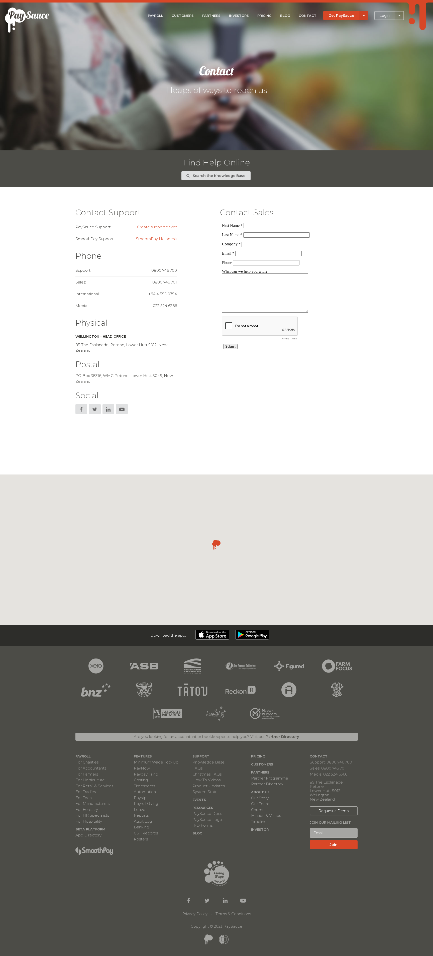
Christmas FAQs (207, 774)
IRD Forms (202, 825)
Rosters (141, 839)
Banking (141, 827)
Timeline (259, 821)
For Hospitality (88, 821)
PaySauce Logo (207, 819)
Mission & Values (266, 815)
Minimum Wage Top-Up (156, 762)
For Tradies (85, 791)
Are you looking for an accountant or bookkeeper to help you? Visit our (216, 736)
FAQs (197, 768)
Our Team (260, 803)
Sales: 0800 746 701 (328, 768)
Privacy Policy (194, 913)
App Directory (88, 835)
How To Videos (206, 780)
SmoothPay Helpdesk (156, 238)
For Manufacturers (92, 803)
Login (385, 15)
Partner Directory (267, 784)
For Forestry (86, 809)
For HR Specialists (92, 815)
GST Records (146, 833)
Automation (145, 791)
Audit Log (143, 821)
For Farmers (86, 774)
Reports (141, 815)
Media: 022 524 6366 (328, 774)
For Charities (86, 762)
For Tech (83, 797)
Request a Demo (333, 811)
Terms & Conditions (233, 913)
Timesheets (144, 786)
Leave (139, 809)
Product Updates (208, 786)
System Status (205, 791)
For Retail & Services (94, 786)
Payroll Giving (146, 803)
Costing (141, 780)
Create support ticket (157, 227)
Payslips (141, 797)
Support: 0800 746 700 (331, 762)
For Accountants (90, 768)
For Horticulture (90, 780)
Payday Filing (146, 774)
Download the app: (168, 635)
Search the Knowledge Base (218, 175)
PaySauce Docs (207, 813)
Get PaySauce (341, 15)
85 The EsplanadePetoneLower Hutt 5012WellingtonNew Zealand (326, 791)
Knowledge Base (208, 762)
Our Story (260, 798)
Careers (258, 809)
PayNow (142, 768)
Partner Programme (269, 778)
